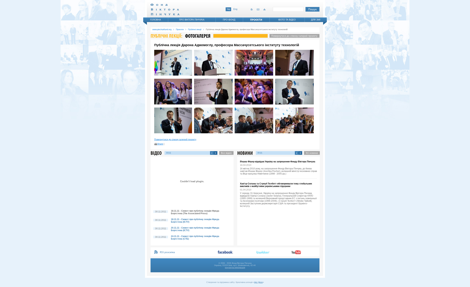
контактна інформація (235, 267)
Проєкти (180, 29)
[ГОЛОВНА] (155, 19)
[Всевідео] (225, 153)
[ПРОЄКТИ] (256, 19)
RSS (168, 153)
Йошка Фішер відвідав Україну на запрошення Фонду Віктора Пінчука (277, 161)
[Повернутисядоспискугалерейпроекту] (293, 36)
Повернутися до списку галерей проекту (175, 139)
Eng (235, 9)
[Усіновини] (311, 153)
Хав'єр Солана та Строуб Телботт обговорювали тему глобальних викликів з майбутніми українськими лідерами (276, 185)
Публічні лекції (194, 29)
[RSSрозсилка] (167, 252)
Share (160, 144)
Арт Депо (258, 282)
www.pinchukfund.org (161, 29)
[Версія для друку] (155, 144)
